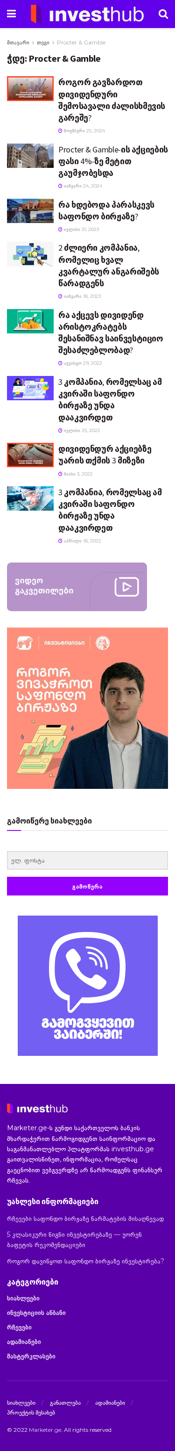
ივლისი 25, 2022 (81, 430)
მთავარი (18, 42)
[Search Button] (163, 14)
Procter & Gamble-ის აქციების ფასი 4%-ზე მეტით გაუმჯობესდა (113, 161)
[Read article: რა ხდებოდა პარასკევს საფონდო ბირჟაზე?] (30, 211)
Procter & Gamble (81, 42)
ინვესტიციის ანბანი (36, 1312)
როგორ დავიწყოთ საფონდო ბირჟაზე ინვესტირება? (85, 1261)
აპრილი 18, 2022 (82, 541)
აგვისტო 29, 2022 (82, 363)
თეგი (43, 42)
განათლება (65, 1402)
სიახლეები (23, 1298)
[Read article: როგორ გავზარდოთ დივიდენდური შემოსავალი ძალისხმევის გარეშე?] (30, 88)
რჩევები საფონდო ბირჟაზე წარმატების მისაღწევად (85, 1218)
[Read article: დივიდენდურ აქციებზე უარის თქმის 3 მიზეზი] (30, 455)
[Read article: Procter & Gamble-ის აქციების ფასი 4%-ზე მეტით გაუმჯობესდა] (30, 156)
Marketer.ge (45, 1429)
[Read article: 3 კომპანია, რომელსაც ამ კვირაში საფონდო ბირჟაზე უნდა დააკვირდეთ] (30, 388)
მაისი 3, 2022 (78, 474)
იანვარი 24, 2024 (82, 186)
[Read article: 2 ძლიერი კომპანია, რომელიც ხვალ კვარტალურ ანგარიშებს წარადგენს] (30, 254)
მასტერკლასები (31, 1356)
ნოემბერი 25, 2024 (84, 131)
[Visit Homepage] (87, 14)
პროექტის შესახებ (31, 1412)
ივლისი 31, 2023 (81, 229)
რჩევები (19, 1327)
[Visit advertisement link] (87, 986)
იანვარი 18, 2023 (82, 296)
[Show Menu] (11, 14)
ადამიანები (24, 1341)
